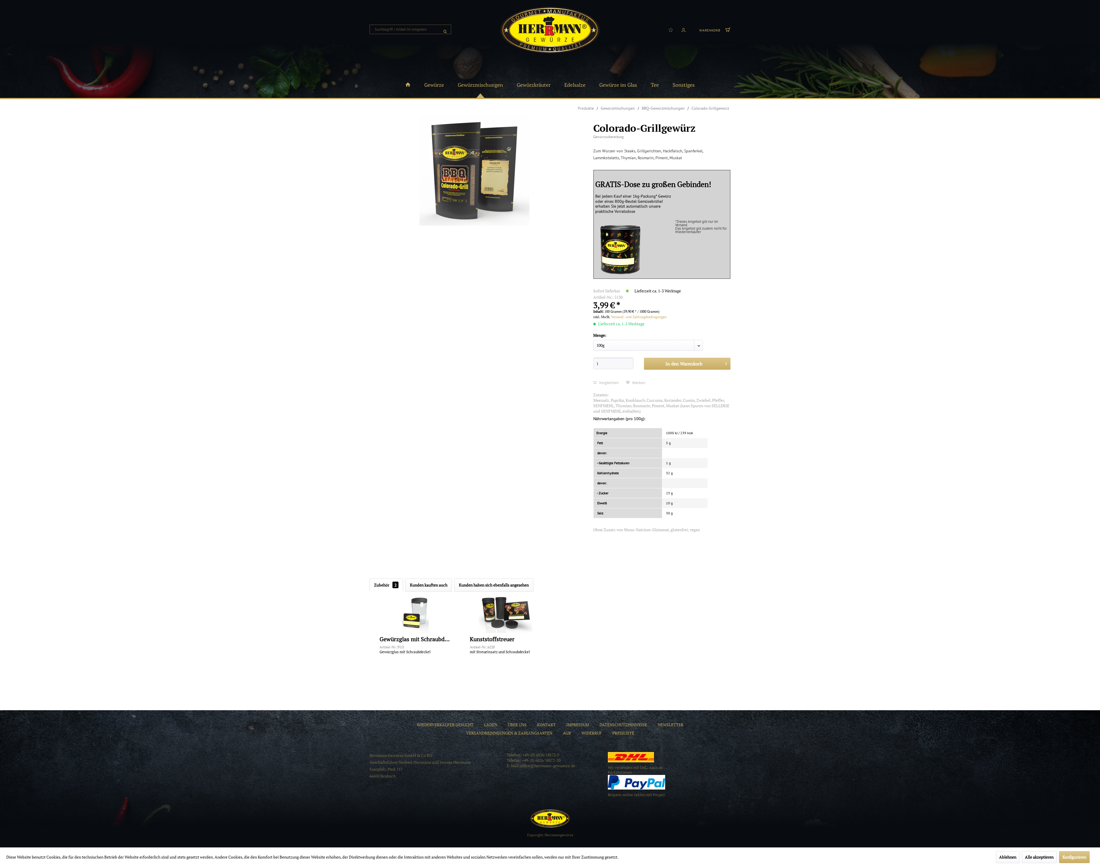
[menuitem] (410, 29)
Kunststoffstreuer (492, 639)
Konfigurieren (1074, 857)
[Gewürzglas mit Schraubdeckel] (415, 613)
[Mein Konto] (683, 29)
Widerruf (592, 733)
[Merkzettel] (671, 29)
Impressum (577, 724)
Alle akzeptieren (1039, 857)
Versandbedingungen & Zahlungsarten (509, 733)
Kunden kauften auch (428, 585)
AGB (567, 733)
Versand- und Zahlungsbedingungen (639, 317)
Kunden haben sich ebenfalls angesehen (494, 585)
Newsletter (670, 724)
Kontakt (546, 724)
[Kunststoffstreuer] (505, 613)
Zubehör (385, 585)
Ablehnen (1007, 857)
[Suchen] (445, 29)
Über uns (517, 724)
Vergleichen (608, 382)
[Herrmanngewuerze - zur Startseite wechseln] (550, 30)
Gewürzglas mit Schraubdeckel (415, 639)
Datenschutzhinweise (623, 724)
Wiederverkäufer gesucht (445, 724)
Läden (490, 724)
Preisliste (623, 733)
